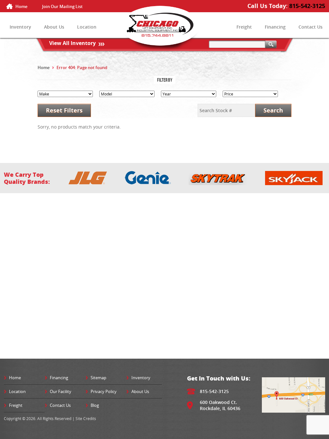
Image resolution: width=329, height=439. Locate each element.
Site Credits (86, 418)
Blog (95, 405)
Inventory (20, 27)
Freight (244, 27)
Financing (275, 27)
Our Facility (60, 391)
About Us (54, 27)
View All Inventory (72, 43)
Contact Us (310, 27)
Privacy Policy (104, 391)
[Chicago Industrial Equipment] (164, 30)
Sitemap (98, 378)
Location (86, 27)
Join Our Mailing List (62, 6)
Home (21, 6)
